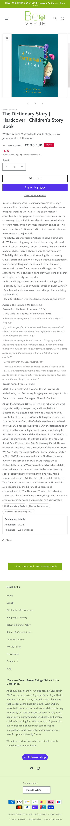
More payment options (35, 195)
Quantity (6, 160)
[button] (6, 18)
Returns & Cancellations (19, 632)
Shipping (18, 155)
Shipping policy (35, 819)
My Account (13, 653)
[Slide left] (27, 103)
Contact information (53, 819)
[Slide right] (42, 103)
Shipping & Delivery (17, 617)
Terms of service (18, 819)
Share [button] (9, 540)
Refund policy (41, 814)
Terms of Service (15, 639)
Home (10, 595)
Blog (9, 668)
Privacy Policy (14, 646)
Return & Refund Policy (19, 624)
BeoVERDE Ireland (24, 814)
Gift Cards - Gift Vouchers (20, 610)
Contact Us (12, 661)
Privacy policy (56, 814)
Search (10, 602)
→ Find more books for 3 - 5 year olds (35, 566)
